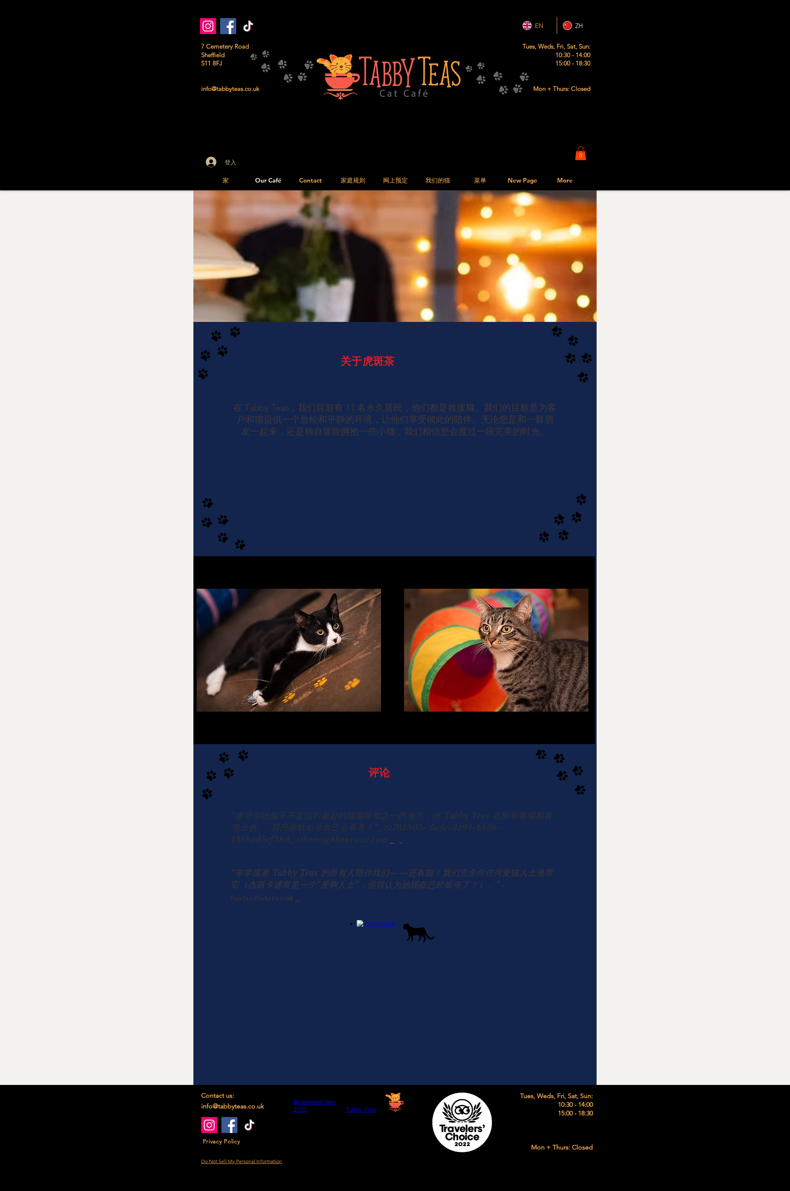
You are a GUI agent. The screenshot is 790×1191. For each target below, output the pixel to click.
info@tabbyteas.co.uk (230, 89)
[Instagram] (208, 26)
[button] (580, 153)
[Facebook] (228, 26)
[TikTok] (248, 26)
